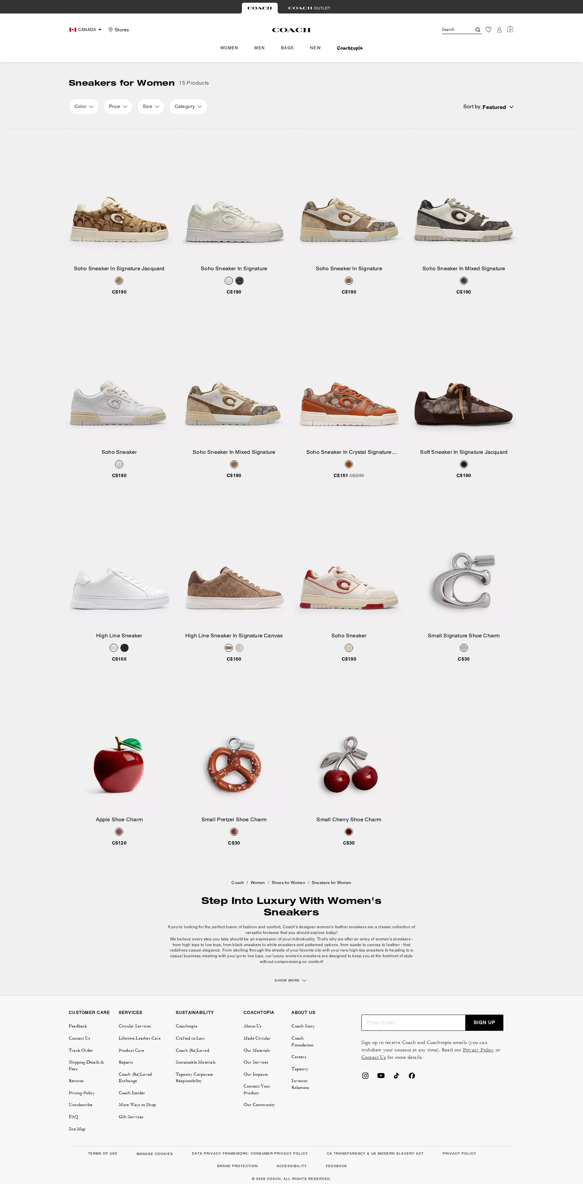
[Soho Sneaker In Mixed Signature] (464, 197)
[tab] (260, 8)
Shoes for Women (288, 882)
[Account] (499, 30)
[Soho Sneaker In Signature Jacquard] (119, 197)
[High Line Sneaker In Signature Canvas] (234, 564)
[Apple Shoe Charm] (119, 748)
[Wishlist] (488, 30)
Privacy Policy (478, 1050)
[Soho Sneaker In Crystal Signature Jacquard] (349, 380)
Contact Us (373, 1057)
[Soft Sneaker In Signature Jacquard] (464, 380)
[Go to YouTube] (381, 1077)
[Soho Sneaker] (119, 380)
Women (258, 882)
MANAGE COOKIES (155, 1154)
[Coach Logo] (291, 30)
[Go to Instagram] (365, 1077)
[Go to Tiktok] (396, 1077)
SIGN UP (484, 1022)
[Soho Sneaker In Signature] (234, 197)
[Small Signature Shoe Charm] (464, 564)
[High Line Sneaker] (119, 564)
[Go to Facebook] (412, 1077)
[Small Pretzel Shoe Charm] (234, 748)
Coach (237, 882)
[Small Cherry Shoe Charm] (349, 748)
